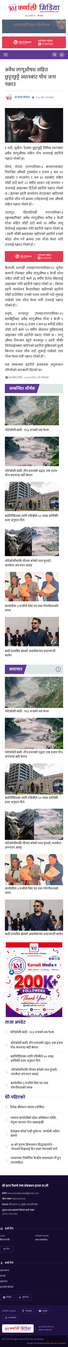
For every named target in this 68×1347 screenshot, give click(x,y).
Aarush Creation (58, 1343)
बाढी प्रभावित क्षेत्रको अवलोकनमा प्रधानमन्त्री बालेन (30, 653)
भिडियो (9, 1297)
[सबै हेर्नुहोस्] (58, 669)
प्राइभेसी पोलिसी (6, 1287)
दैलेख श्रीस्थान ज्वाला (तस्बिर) (27, 1107)
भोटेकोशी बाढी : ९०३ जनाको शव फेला (27, 430)
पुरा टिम (6, 1249)
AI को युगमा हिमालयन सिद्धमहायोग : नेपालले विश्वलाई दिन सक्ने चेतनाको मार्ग (34, 1147)
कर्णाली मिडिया (22, 97)
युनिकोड (25, 1297)
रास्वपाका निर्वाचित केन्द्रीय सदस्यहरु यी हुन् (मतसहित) (36, 1160)
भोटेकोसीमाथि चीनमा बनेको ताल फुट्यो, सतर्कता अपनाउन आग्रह (28, 563)
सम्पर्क (3, 1276)
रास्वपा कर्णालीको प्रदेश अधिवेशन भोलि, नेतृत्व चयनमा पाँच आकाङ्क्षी (33, 1120)
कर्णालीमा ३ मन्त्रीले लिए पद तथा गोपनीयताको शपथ (31, 608)
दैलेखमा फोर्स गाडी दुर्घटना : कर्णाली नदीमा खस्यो (35, 1133)
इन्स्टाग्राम (12, 1317)
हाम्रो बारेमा (4, 1270)
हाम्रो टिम (3, 1281)
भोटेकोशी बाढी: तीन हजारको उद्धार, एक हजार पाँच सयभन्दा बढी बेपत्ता (31, 473)
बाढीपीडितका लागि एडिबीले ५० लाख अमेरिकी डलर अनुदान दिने (31, 518)
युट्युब (45, 1311)
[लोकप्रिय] (62, 54)
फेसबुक (28, 1311)
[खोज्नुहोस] (54, 54)
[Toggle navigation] (5, 54)
